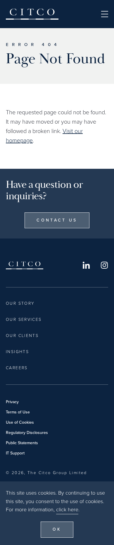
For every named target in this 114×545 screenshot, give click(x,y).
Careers (17, 368)
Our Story (20, 303)
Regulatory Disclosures (27, 433)
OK (57, 529)
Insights (17, 352)
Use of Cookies (20, 422)
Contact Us (57, 220)
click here (67, 509)
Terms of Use (18, 412)
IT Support (15, 453)
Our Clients (22, 336)
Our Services (24, 319)
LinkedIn (86, 265)
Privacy (12, 402)
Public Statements (22, 443)
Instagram (104, 265)
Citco (32, 14)
